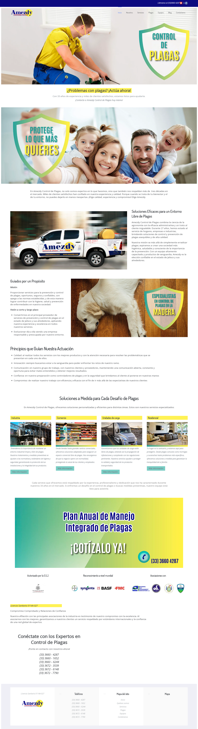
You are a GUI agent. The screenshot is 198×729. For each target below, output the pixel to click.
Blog (170, 12)
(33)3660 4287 (174, 3)
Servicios (140, 12)
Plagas (150, 12)
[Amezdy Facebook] (186, 3)
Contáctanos (180, 12)
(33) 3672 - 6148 (78, 713)
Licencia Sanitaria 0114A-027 (32, 693)
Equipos (161, 12)
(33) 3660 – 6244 (78, 706)
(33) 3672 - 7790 (78, 717)
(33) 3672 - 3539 (78, 710)
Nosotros (129, 12)
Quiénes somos (123, 703)
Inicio (120, 12)
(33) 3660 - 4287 (78, 700)
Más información (19, 472)
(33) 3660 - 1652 (78, 703)
